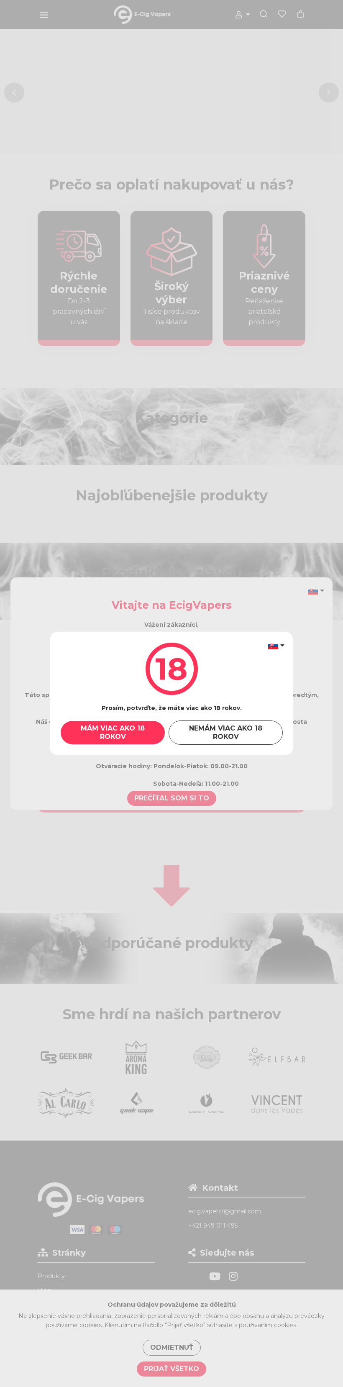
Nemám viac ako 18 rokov (225, 732)
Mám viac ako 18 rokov (113, 732)
